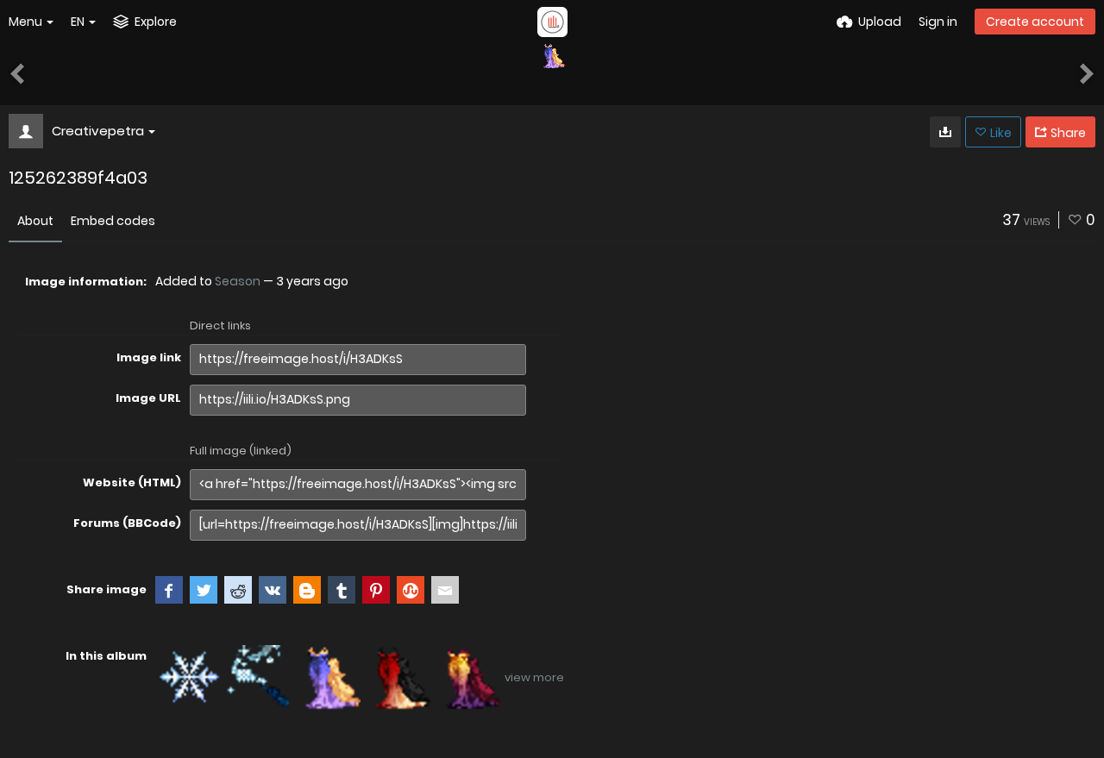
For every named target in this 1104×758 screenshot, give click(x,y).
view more (534, 677)
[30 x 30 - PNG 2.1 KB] (945, 131)
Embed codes (113, 220)
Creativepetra (98, 131)
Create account (1035, 21)
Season (237, 281)
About (35, 220)
